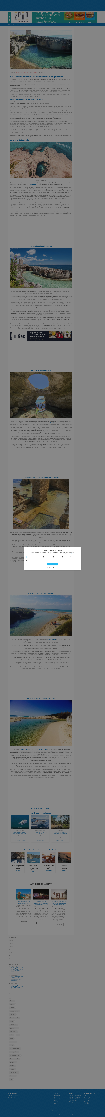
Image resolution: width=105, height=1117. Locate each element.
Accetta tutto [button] (52, 564)
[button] (52, 567)
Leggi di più (69, 553)
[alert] (52, 558)
